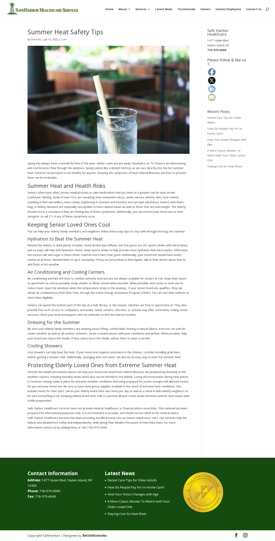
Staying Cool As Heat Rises (224, 166)
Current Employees (228, 9)
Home (109, 9)
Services (141, 9)
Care (64, 39)
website (180, 293)
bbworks (36, 39)
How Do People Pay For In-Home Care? (136, 487)
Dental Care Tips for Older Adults (132, 480)
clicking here (68, 427)
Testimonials (186, 9)
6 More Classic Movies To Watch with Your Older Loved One (226, 155)
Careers (205, 9)
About (122, 9)
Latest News (163, 9)
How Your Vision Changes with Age (133, 494)
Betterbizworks (94, 535)
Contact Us (254, 9)
